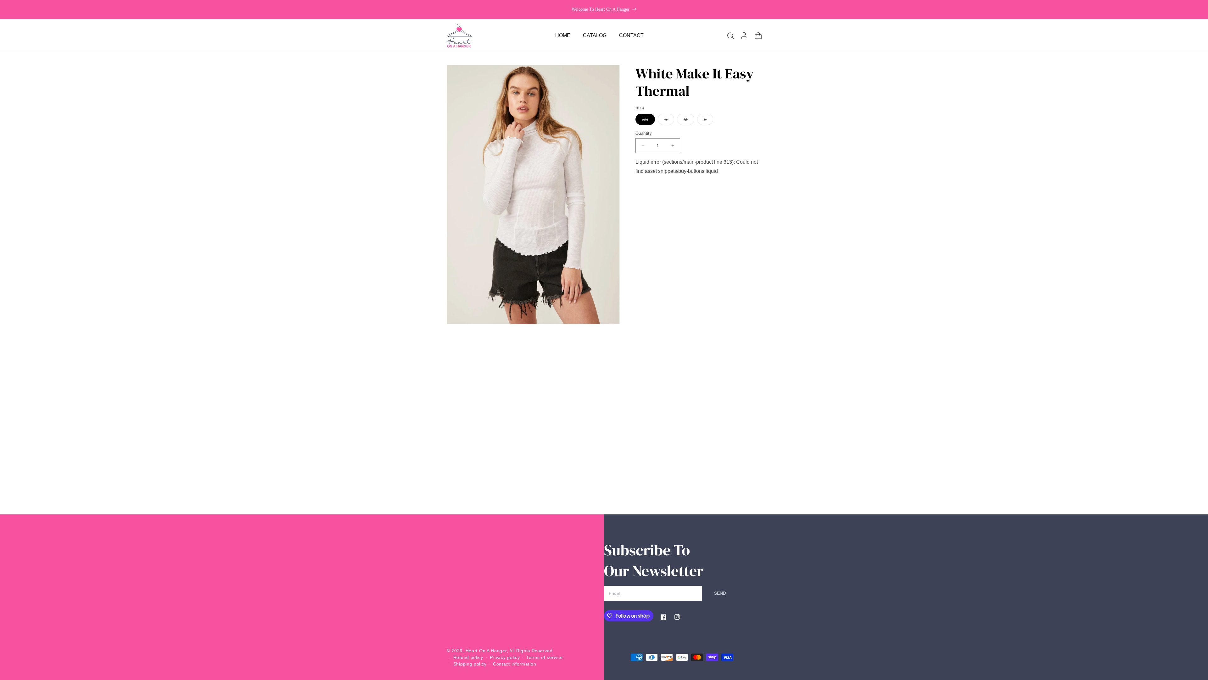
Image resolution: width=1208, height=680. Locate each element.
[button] (730, 35)
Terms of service (544, 657)
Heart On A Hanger (486, 650)
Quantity (643, 133)
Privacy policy (505, 657)
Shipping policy (470, 663)
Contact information (514, 663)
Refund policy (468, 657)
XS (648, 120)
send (720, 593)
